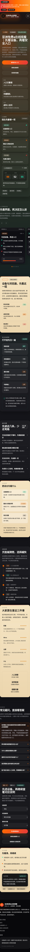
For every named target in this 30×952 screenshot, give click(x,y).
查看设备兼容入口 (15, 836)
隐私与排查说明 (4, 928)
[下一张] (6, 223)
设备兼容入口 (3, 925)
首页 (1, 922)
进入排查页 (24, 426)
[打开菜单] (28, 16)
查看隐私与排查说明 (15, 841)
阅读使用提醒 (15, 73)
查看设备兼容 (15, 67)
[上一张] (2, 223)
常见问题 (2, 930)
